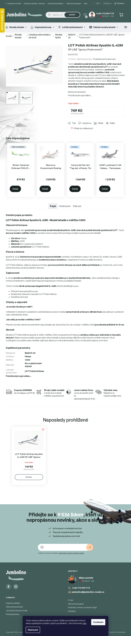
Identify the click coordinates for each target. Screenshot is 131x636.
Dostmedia (120, 632)
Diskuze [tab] (76, 206)
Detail (14, 189)
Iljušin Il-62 (29, 353)
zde (83, 623)
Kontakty (71, 611)
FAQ (84, 3)
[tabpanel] (28, 455)
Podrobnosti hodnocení (103, 59)
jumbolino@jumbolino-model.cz (87, 592)
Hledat (71, 15)
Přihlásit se (88, 547)
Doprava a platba (12, 603)
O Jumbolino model (12, 3)
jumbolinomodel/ (15, 586)
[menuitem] (15, 27)
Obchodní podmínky (54, 3)
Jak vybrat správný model (15, 610)
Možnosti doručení (76, 92)
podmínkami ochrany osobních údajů (70, 553)
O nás (69, 600)
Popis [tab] (52, 206)
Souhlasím (97, 622)
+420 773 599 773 (80, 588)
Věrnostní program (73, 3)
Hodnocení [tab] (63, 206)
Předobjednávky (11, 614)
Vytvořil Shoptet (107, 632)
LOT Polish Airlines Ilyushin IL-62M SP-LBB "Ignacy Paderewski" (28, 455)
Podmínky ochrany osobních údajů (81, 607)
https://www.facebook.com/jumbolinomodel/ (7, 586)
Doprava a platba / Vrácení (33, 3)
